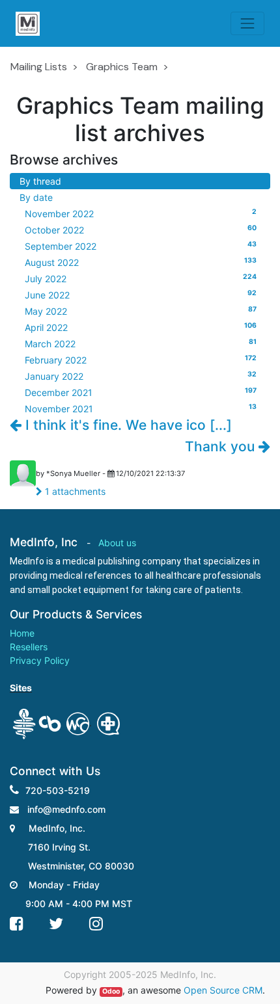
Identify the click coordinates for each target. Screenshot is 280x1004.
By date (36, 197)
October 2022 (141, 229)
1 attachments (73, 491)
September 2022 (141, 246)
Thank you (222, 446)
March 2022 (141, 343)
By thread (40, 181)
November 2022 (141, 213)
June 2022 (141, 294)
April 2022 (141, 327)
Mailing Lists (38, 66)
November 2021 (141, 408)
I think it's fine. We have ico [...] (126, 425)
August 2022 (141, 262)
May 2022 (141, 311)
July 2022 (141, 278)
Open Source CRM (223, 990)
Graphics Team (122, 66)
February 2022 (141, 359)
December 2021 (141, 392)
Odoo (111, 991)
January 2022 (141, 376)
